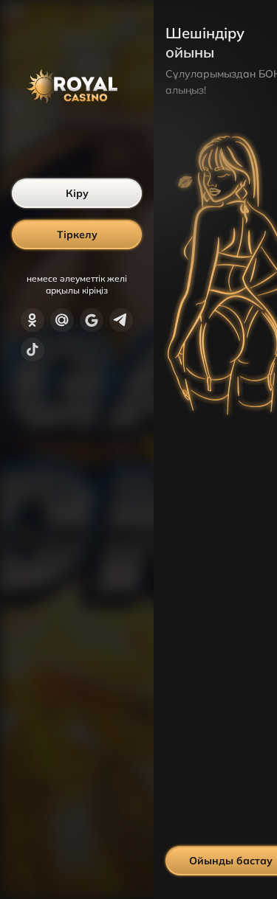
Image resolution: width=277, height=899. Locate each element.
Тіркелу (77, 234)
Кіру (77, 193)
